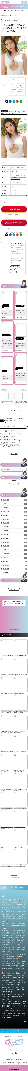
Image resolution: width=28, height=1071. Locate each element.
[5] (13, 629)
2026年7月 (6, 504)
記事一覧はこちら (14, 410)
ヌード (12, 434)
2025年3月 (6, 565)
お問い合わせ (25, 1063)
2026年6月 (6, 507)
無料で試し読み (14, 209)
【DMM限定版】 (9, 418)
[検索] (25, 426)
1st (13, 269)
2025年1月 (6, 573)
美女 (7, 437)
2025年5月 (6, 557)
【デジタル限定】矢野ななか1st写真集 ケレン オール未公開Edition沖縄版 (18, 177)
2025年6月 (6, 553)
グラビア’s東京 (16, 1066)
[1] (9, 629)
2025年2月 (6, 569)
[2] (10, 629)
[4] (12, 629)
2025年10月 (6, 538)
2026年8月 (6, 500)
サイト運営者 (18, 1063)
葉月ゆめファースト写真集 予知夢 (12, 603)
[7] (15, 629)
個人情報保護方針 (11, 1063)
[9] (17, 629)
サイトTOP (14, 453)
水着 (19, 442)
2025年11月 (6, 534)
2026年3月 (6, 519)
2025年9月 (6, 542)
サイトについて (3, 1063)
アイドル (13, 182)
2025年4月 (6, 561)
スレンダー (13, 437)
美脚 (21, 431)
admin (18, 15)
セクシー (15, 431)
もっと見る (13, 877)
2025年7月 (6, 550)
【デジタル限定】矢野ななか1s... (11, 20)
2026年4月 (6, 515)
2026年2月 (6, 523)
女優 (9, 431)
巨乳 (12, 445)
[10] (18, 629)
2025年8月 (6, 546)
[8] (16, 629)
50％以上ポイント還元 (14, 439)
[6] (14, 629)
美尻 (7, 442)
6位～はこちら (14, 484)
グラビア (19, 182)
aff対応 (17, 445)
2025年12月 (6, 530)
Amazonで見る (15, 223)
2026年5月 (6, 511)
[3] (11, 629)
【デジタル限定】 (16, 266)
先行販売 (13, 442)
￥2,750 (13, 193)
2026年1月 (6, 527)
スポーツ (16, 420)
